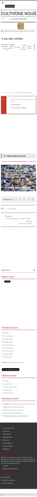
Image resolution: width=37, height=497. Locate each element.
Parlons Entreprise (8, 446)
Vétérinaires (6, 449)
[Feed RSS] (2, 2)
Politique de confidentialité (10, 469)
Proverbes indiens (8, 354)
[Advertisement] (18, 72)
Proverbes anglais (8, 348)
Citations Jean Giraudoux (17, 31)
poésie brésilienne (6, 477)
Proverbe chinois (8, 342)
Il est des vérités (29, 31)
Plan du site (6, 440)
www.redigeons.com (12, 495)
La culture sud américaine (8, 480)
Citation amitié (8, 390)
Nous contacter (7, 434)
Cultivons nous (18, 13)
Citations (6, 31)
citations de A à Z (8, 384)
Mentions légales (7, 437)
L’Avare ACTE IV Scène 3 (15, 413)
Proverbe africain (8, 339)
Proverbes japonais (9, 351)
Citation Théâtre (29, 47)
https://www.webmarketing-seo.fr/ (28, 495)
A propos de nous (7, 443)
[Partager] (12, 199)
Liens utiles (6, 431)
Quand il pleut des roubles (22, 416)
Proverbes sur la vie (9, 345)
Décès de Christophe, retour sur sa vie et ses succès (21, 404)
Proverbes (6, 333)
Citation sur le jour (9, 393)
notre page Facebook (17, 362)
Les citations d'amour (6, 483)
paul (5, 413)
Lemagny (5, 466)
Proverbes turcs (8, 357)
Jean (35, 49)
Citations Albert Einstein (10, 387)
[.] (2, 31)
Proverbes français (8, 336)
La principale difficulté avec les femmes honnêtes (18, 218)
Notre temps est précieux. (17, 407)
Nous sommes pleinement (25, 223)
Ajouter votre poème (8, 428)
